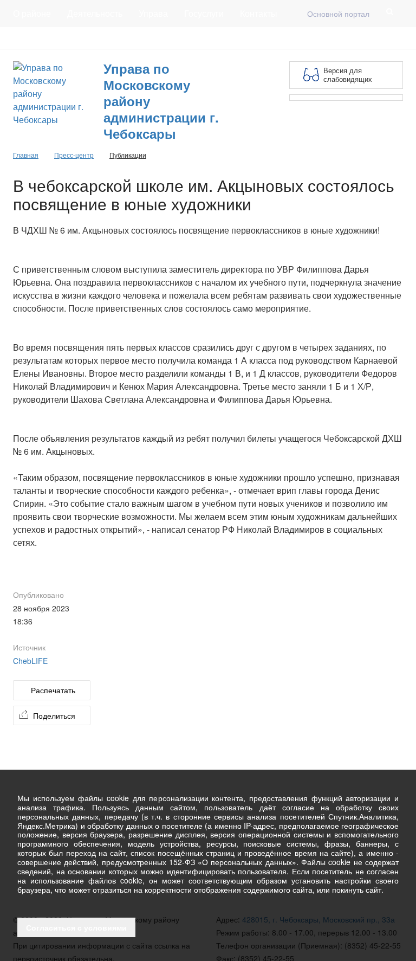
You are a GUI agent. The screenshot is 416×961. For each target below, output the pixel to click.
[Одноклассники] (396, 37)
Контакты (258, 13)
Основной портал (338, 13)
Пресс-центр (35, 38)
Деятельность (94, 13)
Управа (153, 13)
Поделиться (54, 715)
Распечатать (53, 690)
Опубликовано (38, 594)
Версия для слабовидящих (347, 74)
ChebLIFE (30, 660)
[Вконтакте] (379, 37)
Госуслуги (204, 13)
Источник (29, 647)
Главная (144, 38)
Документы (93, 38)
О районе (32, 13)
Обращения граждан (212, 38)
